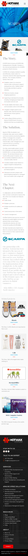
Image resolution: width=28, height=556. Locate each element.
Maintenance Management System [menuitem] (14, 506)
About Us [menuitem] (7, 532)
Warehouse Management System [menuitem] (14, 495)
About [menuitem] (6, 530)
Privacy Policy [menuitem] (8, 541)
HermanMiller (14, 383)
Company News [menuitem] (9, 539)
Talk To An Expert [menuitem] (11, 455)
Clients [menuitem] (6, 537)
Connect (8, 546)
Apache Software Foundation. (19, 553)
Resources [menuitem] (8, 512)
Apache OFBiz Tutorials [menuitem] (11, 519)
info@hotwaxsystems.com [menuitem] (12, 460)
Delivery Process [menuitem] (9, 534)
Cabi (14, 353)
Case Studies (14, 52)
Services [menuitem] (7, 467)
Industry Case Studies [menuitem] (10, 523)
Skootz (14, 320)
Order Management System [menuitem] (12, 497)
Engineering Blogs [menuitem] (10, 517)
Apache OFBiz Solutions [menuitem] (14, 486)
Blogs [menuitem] (6, 515)
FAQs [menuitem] (6, 525)
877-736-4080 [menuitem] (9, 458)
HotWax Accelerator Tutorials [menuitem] (12, 521)
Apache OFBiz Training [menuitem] (11, 478)
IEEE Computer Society (14, 415)
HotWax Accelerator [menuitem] (10, 489)
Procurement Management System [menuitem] (14, 499)
